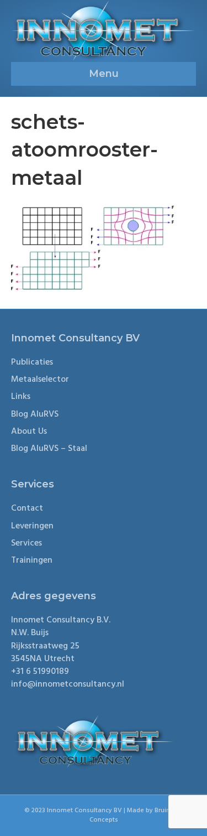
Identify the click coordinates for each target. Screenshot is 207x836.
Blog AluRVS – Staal (49, 449)
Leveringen (32, 526)
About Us (29, 431)
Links (20, 397)
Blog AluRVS (35, 414)
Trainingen (31, 560)
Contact (27, 508)
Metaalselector (40, 379)
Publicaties (32, 362)
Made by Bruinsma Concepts (136, 815)
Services (26, 543)
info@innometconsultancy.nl (67, 684)
